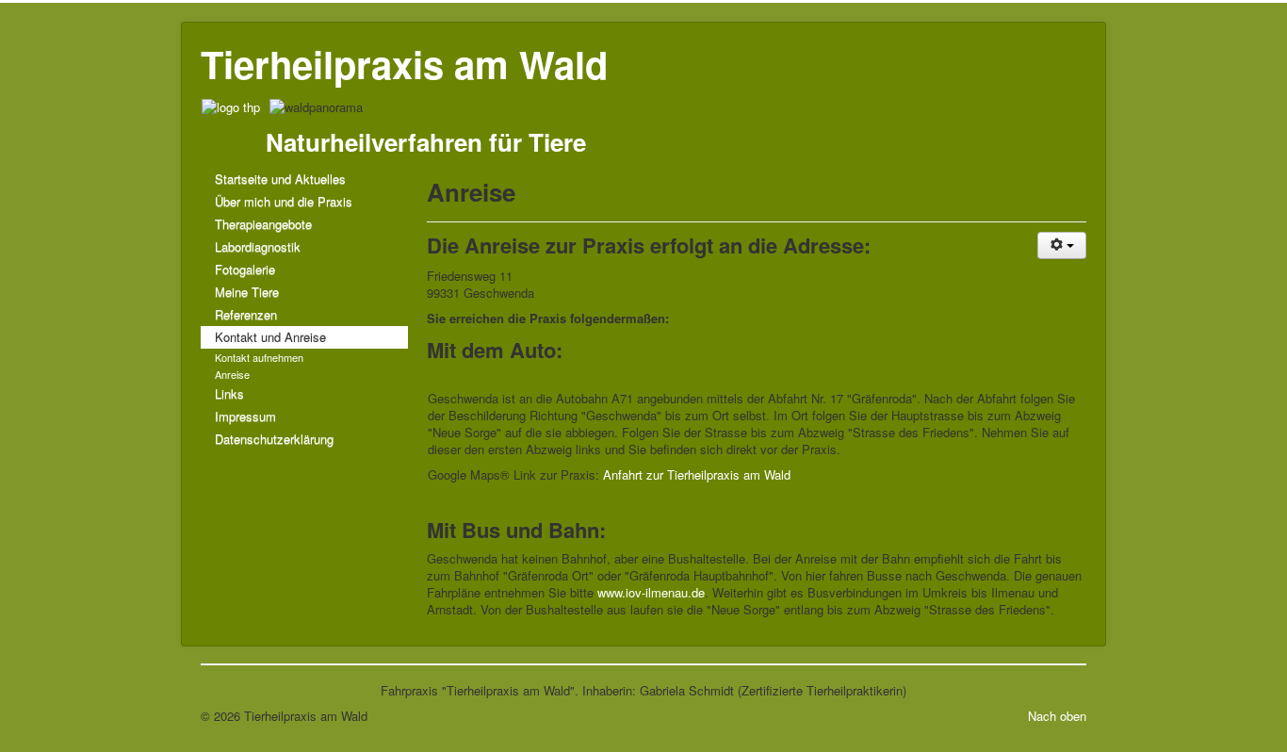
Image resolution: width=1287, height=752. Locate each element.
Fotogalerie (245, 269)
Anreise (232, 374)
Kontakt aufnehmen (259, 357)
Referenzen (246, 314)
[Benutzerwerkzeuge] (1061, 245)
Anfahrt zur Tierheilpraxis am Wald (696, 474)
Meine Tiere (247, 292)
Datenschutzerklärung (274, 439)
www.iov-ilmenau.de (651, 592)
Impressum (245, 416)
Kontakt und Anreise (270, 337)
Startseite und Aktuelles (280, 179)
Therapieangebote (263, 224)
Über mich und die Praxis (283, 201)
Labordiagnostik (258, 246)
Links (229, 393)
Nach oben (1057, 716)
